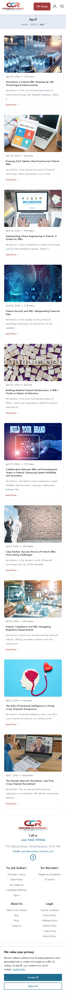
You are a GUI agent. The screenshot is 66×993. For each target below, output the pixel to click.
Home (25, 24)
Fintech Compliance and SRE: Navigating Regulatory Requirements (28, 628)
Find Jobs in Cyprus (16, 874)
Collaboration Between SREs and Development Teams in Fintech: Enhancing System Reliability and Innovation (31, 472)
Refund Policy (49, 936)
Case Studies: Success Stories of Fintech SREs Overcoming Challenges (31, 553)
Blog (16, 915)
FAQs (16, 920)
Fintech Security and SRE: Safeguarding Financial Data (33, 312)
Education (28, 155)
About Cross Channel (16, 910)
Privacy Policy (49, 915)
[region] (33, 970)
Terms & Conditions (49, 910)
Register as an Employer (49, 874)
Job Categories (16, 884)
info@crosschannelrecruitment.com (33, 851)
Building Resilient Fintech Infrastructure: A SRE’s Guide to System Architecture (32, 391)
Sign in (16, 895)
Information (29, 230)
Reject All (33, 986)
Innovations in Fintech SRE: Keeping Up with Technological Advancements (30, 83)
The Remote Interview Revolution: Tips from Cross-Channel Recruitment (30, 782)
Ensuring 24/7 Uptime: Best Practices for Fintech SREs (32, 162)
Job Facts (28, 384)
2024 (34, 24)
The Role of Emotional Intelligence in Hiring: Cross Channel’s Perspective (30, 707)
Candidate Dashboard (16, 890)
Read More (11, 104)
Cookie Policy (18, 969)
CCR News (29, 76)
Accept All (33, 977)
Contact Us (17, 925)
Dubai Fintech (16, 879)
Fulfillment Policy (49, 920)
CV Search (49, 879)
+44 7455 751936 (33, 840)
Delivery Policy (49, 925)
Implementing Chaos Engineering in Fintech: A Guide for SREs (31, 237)
